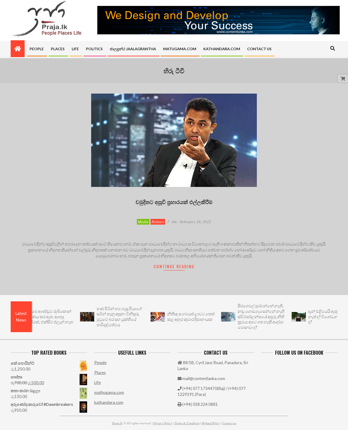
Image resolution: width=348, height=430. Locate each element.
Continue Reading (174, 266)
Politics (158, 221)
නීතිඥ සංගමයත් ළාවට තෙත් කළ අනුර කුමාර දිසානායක (180, 316)
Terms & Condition (187, 423)
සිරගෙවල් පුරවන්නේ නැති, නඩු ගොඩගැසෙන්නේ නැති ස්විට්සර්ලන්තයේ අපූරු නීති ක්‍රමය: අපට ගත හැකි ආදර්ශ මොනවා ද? (250, 316)
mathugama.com (109, 392)
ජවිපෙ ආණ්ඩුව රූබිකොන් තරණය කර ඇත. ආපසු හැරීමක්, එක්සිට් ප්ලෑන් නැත (38, 316)
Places (100, 372)
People (100, 362)
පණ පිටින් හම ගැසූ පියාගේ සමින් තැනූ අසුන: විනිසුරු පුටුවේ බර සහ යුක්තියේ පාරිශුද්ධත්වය (108, 316)
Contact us (229, 423)
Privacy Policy (162, 423)
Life (97, 382)
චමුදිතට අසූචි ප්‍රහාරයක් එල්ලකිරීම (174, 201)
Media (143, 221)
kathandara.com (108, 402)
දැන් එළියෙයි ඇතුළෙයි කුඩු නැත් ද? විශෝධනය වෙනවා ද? (321, 316)
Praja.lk (117, 423)
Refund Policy (211, 423)
